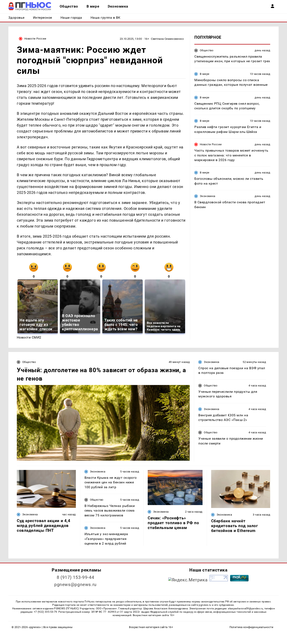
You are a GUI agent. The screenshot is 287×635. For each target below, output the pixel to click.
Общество (206, 50)
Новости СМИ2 (29, 337)
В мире (204, 73)
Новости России (35, 38)
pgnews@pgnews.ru (75, 584)
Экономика (207, 196)
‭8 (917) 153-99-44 (75, 577)
